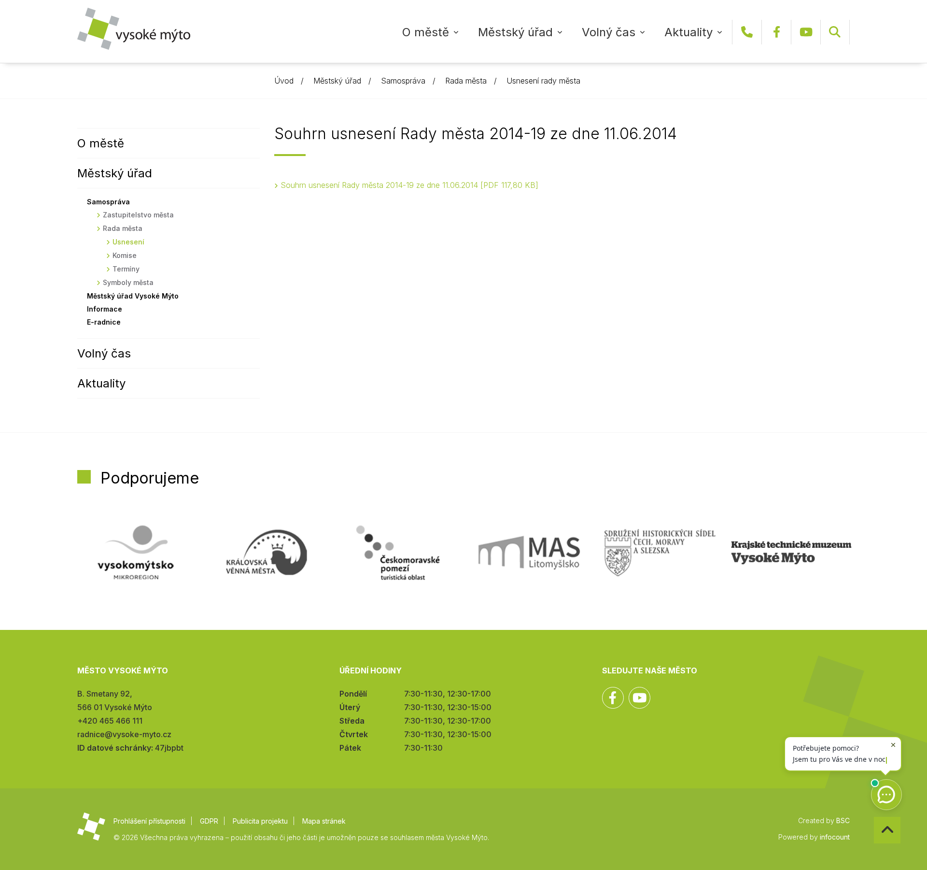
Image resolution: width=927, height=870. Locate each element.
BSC (843, 820)
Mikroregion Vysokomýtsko (135, 553)
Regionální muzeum (791, 553)
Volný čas (608, 32)
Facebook (776, 32)
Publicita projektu (260, 821)
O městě (425, 32)
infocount (835, 837)
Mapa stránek (324, 821)
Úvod (284, 81)
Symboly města (128, 282)
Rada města (466, 81)
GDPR (209, 821)
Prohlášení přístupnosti (149, 821)
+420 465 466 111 (746, 32)
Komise (124, 255)
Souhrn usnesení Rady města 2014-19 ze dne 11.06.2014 (408, 185)
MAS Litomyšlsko (529, 553)
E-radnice (104, 322)
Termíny (126, 269)
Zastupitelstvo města (138, 215)
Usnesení (128, 242)
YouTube (805, 32)
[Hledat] (834, 32)
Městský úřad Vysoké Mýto (133, 296)
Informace (104, 309)
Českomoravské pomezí (397, 553)
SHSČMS (660, 553)
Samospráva (403, 81)
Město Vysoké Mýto (133, 29)
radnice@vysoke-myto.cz (124, 734)
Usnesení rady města (543, 81)
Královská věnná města (266, 553)
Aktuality (688, 32)
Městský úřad (515, 32)
